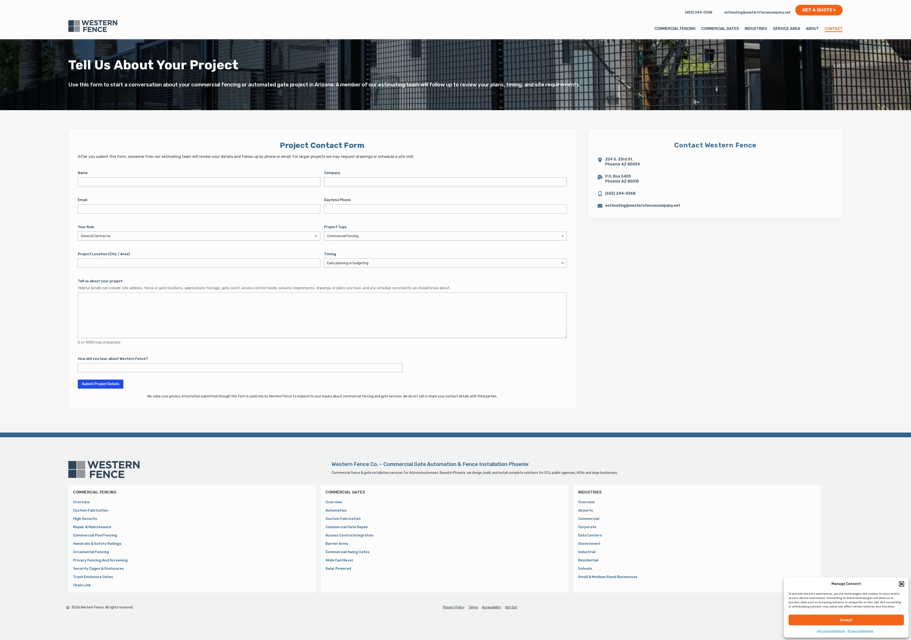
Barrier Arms (336, 543)
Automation (336, 510)
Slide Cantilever (339, 560)
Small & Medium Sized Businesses (607, 577)
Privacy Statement (860, 631)
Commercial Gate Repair (346, 527)
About (812, 28)
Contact (834, 28)
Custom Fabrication (90, 510)
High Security (85, 519)
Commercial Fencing (675, 28)
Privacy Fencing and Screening (100, 560)
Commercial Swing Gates (347, 552)
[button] (901, 584)
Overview (81, 502)
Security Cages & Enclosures (98, 568)
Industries (756, 28)
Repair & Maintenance (92, 527)
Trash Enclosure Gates (93, 577)
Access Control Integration (349, 535)
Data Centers (590, 535)
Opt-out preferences (831, 631)
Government (589, 543)
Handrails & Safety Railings (97, 543)
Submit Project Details (100, 384)
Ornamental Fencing (91, 552)
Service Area (786, 28)
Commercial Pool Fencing (95, 535)
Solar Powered (338, 568)
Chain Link (82, 585)
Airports (585, 510)
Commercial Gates (720, 28)
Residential (588, 560)
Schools (585, 568)
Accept (846, 620)
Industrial (586, 552)
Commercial (588, 519)
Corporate (587, 527)
